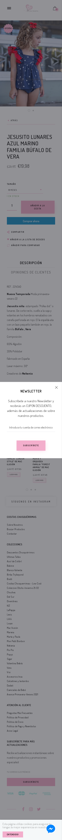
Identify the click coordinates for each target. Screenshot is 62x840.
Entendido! (13, 834)
